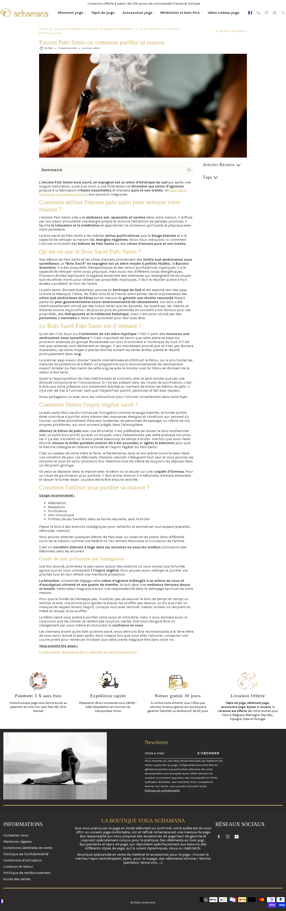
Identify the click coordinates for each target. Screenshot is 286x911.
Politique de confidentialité (162, 790)
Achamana (148, 902)
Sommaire (51, 169)
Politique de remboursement (26, 873)
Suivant (239, 31)
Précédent (225, 31)
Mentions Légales (17, 841)
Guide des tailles (17, 879)
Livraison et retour (18, 866)
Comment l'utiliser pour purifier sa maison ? (94, 487)
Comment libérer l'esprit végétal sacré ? (88, 404)
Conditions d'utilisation (22, 860)
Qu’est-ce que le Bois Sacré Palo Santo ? (90, 251)
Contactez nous (15, 835)
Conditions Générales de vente (27, 848)
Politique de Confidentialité (25, 854)
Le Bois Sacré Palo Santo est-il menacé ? (90, 325)
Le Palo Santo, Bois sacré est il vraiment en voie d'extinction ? (89, 652)
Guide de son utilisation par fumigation (81, 559)
